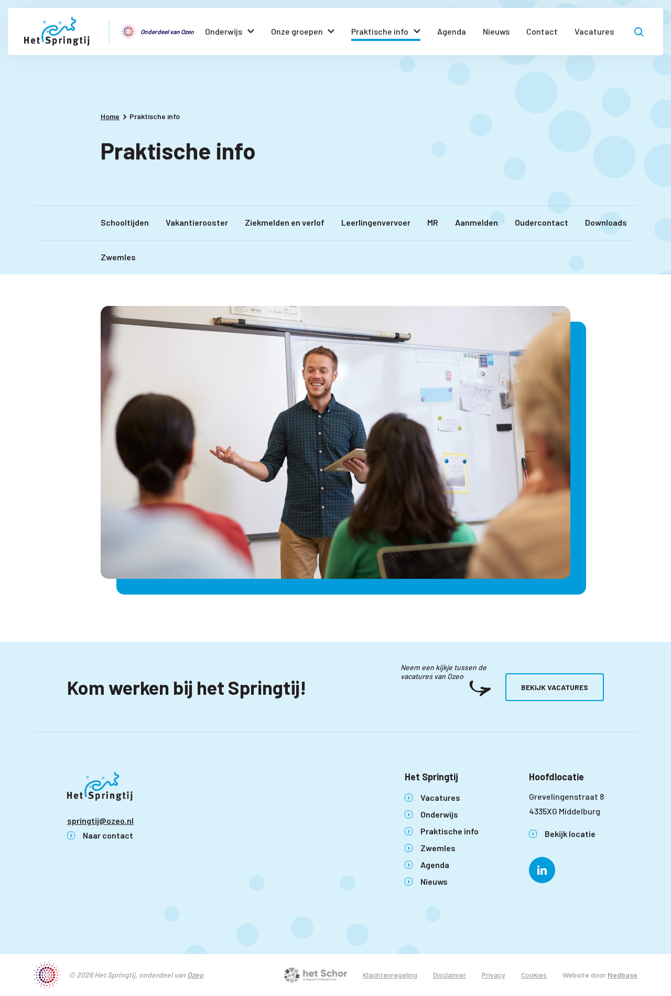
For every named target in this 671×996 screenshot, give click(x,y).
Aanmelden (476, 222)
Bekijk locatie (570, 834)
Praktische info (379, 31)
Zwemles (118, 257)
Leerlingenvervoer (375, 222)
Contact (542, 31)
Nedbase (622, 974)
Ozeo (195, 974)
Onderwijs (223, 31)
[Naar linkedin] (542, 870)
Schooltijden (125, 222)
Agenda (451, 31)
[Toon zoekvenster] (639, 31)
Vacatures (594, 31)
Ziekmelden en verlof (284, 222)
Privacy (493, 974)
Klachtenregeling (390, 974)
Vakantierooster (197, 222)
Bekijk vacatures (554, 687)
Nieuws (496, 31)
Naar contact (108, 835)
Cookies (534, 974)
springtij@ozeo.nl (100, 820)
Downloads (606, 222)
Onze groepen (297, 31)
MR (432, 222)
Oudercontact (541, 222)
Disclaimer (449, 974)
